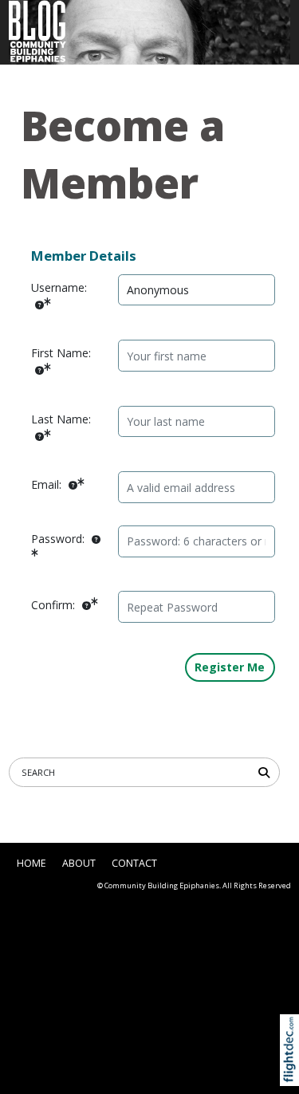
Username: (59, 287)
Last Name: (61, 419)
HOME (31, 863)
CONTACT (134, 863)
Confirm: (54, 604)
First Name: (61, 352)
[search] (266, 771)
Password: (59, 538)
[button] (293, 1068)
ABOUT (79, 863)
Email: (48, 484)
